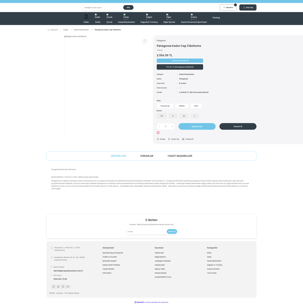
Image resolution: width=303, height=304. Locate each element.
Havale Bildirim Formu (163, 277)
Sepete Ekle (197, 126)
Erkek (209, 253)
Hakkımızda (159, 253)
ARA (128, 7)
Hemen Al (238, 126)
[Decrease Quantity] (159, 126)
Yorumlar (146, 155)
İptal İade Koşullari (109, 261)
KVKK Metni (107, 273)
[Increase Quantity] (172, 126)
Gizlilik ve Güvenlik (110, 257)
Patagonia (183, 79)
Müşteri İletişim (161, 273)
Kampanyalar (160, 265)
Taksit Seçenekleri (179, 155)
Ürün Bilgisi (118, 155)
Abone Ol (172, 231)
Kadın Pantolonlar (186, 74)
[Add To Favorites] (144, 40)
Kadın (209, 257)
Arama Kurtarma (213, 269)
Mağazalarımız (160, 257)
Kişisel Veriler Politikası (111, 265)
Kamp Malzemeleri (214, 261)
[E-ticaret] (151, 302)
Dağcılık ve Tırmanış (214, 265)
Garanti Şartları (108, 269)
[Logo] (63, 7)
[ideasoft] (139, 302)
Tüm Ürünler (212, 273)
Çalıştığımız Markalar (163, 261)
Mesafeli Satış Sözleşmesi (113, 253)
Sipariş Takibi (160, 269)
